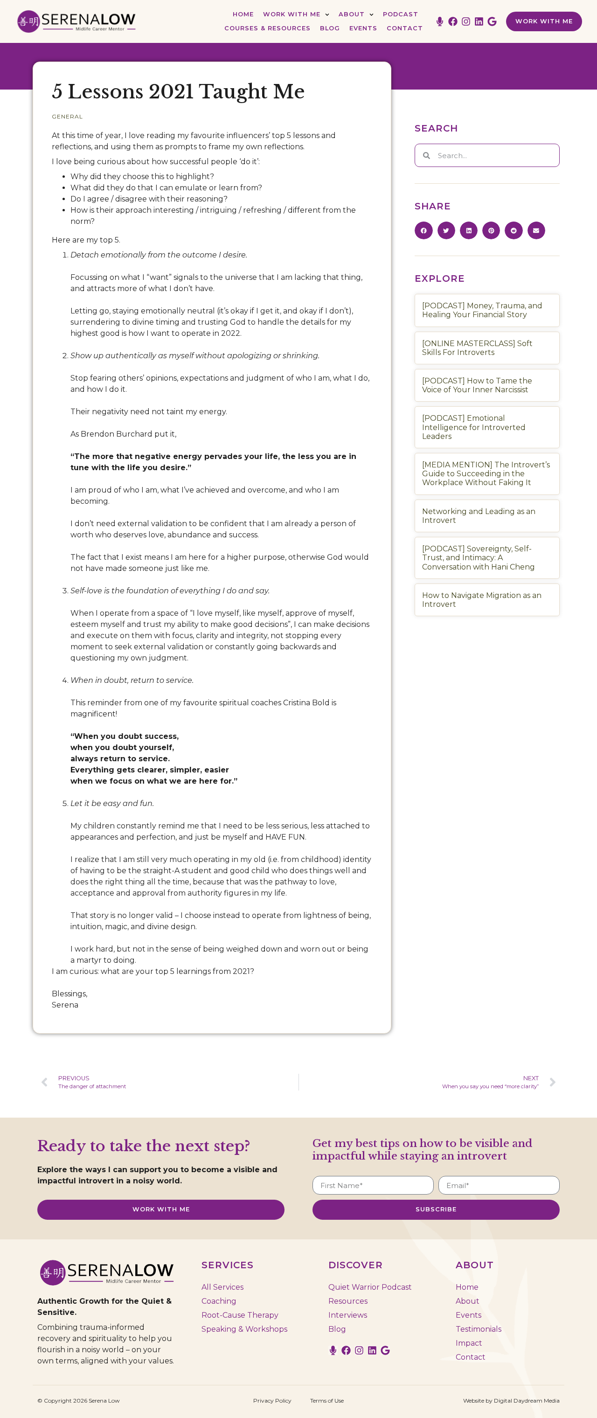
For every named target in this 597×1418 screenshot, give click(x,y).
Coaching (218, 1301)
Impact (469, 1343)
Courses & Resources (267, 28)
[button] (423, 230)
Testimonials (478, 1329)
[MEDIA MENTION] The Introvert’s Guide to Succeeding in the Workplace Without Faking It (486, 473)
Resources (348, 1301)
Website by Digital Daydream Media (511, 1400)
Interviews (347, 1315)
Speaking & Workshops (244, 1329)
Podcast (400, 14)
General (67, 116)
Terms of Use (327, 1400)
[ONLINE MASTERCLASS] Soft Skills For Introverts (477, 348)
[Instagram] (466, 21)
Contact (405, 28)
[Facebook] (453, 21)
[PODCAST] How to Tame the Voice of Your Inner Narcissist (477, 385)
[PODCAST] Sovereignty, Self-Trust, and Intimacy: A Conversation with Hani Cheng (478, 557)
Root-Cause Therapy (239, 1315)
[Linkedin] (479, 21)
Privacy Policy (272, 1400)
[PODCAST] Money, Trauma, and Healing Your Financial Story (482, 310)
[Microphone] (439, 21)
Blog (330, 28)
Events (363, 28)
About (352, 14)
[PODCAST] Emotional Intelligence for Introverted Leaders (474, 427)
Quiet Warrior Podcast (370, 1287)
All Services (222, 1287)
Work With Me (291, 14)
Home (243, 14)
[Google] (492, 21)
